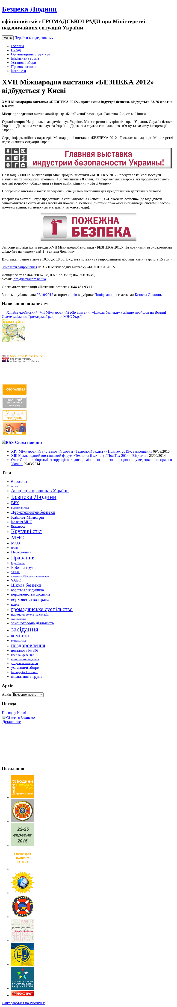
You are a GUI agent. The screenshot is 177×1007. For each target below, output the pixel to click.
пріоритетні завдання (25, 659)
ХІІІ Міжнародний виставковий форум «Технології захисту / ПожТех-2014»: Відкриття (79, 455)
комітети (20, 635)
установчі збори (25, 667)
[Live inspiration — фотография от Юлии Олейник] (22, 941)
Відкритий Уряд (20, 507)
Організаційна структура (30, 54)
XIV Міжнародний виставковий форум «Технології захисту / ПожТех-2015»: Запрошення (81, 451)
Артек (14, 486)
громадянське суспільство (42, 609)
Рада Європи (18, 563)
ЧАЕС (16, 580)
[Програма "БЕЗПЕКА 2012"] (88, 167)
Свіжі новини (28, 442)
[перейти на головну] (22, 797)
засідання (24, 629)
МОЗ (15, 543)
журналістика (18, 619)
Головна (17, 46)
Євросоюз (19, 481)
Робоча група (23, 567)
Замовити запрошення (19, 267)
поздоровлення (28, 645)
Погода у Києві (14, 713)
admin (72, 295)
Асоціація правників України (40, 490)
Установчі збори (23, 62)
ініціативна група (26, 676)
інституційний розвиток (24, 672)
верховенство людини (30, 594)
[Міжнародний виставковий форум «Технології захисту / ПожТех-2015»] (22, 845)
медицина (18, 640)
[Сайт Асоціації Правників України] (22, 964)
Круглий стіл (26, 531)
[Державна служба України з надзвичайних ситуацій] (22, 821)
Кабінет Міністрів (27, 517)
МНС (17, 537)
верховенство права (30, 599)
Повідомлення (105, 295)
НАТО (14, 548)
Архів (6, 694)
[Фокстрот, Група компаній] (22, 995)
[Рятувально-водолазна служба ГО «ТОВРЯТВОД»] (22, 917)
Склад (16, 50)
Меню (8, 38)
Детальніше (12, 722)
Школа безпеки (26, 584)
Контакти (18, 71)
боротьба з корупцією (27, 590)
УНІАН (15, 572)
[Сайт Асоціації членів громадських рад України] (22, 988)
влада (15, 604)
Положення (21, 552)
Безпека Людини (29, 9)
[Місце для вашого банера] (22, 869)
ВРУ (15, 503)
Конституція (18, 526)
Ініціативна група (25, 58)
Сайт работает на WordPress (23, 1003)
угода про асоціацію (24, 663)
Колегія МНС (21, 522)
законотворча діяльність (32, 623)
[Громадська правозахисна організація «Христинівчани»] (22, 893)
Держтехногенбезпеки (33, 512)
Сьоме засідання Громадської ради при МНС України (46, 316)
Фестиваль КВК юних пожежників (30, 576)
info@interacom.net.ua (29, 279)
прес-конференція (22, 655)
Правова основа (23, 67)
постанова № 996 (24, 650)
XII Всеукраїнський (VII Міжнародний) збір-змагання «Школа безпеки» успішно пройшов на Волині (84, 312)
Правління (23, 558)
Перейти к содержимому (34, 38)
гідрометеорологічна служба (30, 614)
